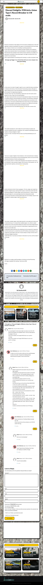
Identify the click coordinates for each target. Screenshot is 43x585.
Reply (35, 345)
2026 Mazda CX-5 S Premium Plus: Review (12, 567)
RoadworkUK (22, 290)
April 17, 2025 (33, 317)
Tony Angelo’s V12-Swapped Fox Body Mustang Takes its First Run (21, 314)
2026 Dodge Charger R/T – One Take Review (12, 555)
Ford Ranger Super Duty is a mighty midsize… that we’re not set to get (33, 314)
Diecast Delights (19, 7)
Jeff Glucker (9, 314)
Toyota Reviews (27, 552)
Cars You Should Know (10, 7)
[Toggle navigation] (3, 1)
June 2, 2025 (21, 317)
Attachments (7, 504)
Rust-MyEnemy (13, 351)
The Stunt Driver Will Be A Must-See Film (29, 567)
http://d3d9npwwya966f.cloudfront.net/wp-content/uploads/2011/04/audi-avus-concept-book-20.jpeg (23, 380)
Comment (7, 473)
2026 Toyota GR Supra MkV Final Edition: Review (30, 555)
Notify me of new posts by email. (12, 515)
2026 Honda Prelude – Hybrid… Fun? (9, 312)
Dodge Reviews (9, 551)
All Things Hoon (27, 564)
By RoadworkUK (11, 18)
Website (6, 499)
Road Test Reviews (10, 552)
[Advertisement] (21, 530)
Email (6, 493)
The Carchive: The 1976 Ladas (29, 276)
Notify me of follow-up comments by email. (14, 512)
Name (6, 488)
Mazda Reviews (9, 564)
